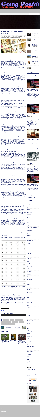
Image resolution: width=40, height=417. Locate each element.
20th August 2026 (34, 57)
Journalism (5, 37)
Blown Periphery (29, 230)
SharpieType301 (29, 336)
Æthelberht (28, 207)
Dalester (28, 243)
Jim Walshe (28, 282)
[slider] (24, 315)
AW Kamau (28, 219)
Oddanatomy (29, 313)
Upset (28, 349)
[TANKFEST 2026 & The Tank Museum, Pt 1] (29, 56)
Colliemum (28, 238)
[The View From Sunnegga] (33, 156)
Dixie (28, 246)
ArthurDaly (28, 217)
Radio (13, 37)
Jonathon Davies (29, 290)
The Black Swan (29, 344)
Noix (27, 310)
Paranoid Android (29, 318)
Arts (15, 36)
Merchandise (3, 12)
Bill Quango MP (29, 228)
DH (27, 245)
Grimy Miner (29, 268)
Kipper (28, 297)
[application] (13, 315)
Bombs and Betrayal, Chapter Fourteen (35, 39)
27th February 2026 (30, 91)
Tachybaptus (29, 343)
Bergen (28, 225)
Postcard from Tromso (34, 67)
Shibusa (28, 338)
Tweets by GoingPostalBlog (31, 75)
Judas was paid (29, 292)
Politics (6, 10)
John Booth (29, 287)
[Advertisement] (20, 22)
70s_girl (28, 202)
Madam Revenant (30, 302)
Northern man (29, 312)
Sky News (12, 323)
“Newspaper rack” (7, 53)
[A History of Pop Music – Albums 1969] (29, 45)
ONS (8, 323)
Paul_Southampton (30, 320)
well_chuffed (29, 357)
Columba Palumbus (30, 240)
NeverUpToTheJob (30, 308)
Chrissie (28, 233)
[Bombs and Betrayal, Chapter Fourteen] (29, 39)
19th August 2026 (34, 68)
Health (2, 37)
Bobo (28, 232)
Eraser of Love (29, 259)
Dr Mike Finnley (29, 253)
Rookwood (28, 333)
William (28, 359)
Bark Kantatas (29, 220)
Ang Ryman (29, 214)
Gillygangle (28, 263)
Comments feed (3, 411)
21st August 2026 (34, 46)
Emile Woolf (29, 258)
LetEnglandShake (29, 299)
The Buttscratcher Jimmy (31, 346)
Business (17, 36)
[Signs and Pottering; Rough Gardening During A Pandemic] (22, 337)
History (21, 10)
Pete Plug (28, 323)
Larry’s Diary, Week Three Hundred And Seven (5, 341)
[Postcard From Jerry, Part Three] (29, 34)
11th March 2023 (30, 164)
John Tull (28, 289)
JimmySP (28, 281)
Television (18, 37)
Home (2, 10)
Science (16, 10)
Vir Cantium (29, 354)
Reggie (28, 330)
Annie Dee (28, 215)
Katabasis (28, 294)
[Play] (2, 315)
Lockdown (21, 321)
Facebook (2, 310)
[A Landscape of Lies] (35, 397)
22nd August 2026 (34, 40)
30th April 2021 (30, 116)
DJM (27, 248)
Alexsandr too (29, 209)
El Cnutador (29, 256)
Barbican (28, 222)
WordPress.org (3, 413)
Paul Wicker (29, 321)
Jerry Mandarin (29, 279)
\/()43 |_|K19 (29, 356)
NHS (5, 323)
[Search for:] (34, 13)
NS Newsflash (12, 53)
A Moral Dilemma (13, 340)
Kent (27, 295)
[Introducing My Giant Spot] (29, 51)
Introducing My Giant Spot (35, 50)
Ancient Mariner (29, 212)
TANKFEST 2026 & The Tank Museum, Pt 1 (35, 56)
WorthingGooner (29, 361)
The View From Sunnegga (30, 162)
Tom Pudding (29, 348)
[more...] (31, 101)
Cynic (28, 241)
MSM (2, 323)
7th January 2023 (30, 142)
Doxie (28, 251)
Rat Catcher (29, 326)
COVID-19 (9, 321)
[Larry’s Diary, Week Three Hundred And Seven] (5, 337)
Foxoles (28, 261)
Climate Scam (4, 321)
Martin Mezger (29, 303)
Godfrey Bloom (10, 36)
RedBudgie (28, 328)
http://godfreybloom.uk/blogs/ (14, 306)
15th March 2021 (4, 36)
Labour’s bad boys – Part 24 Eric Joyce (35, 62)
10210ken (28, 206)
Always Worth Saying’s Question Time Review (32, 90)
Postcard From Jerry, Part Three (35, 34)
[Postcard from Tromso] (29, 68)
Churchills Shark (29, 235)
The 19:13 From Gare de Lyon (33, 140)
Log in (2, 408)
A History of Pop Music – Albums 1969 (35, 45)
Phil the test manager (30, 325)
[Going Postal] (20, 8)
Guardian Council (29, 271)
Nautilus (28, 307)
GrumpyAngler (29, 269)
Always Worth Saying (30, 210)
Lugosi (28, 300)
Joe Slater (28, 284)
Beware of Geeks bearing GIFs (32, 227)
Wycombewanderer (30, 362)
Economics (11, 10)
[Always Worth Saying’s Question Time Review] (33, 83)
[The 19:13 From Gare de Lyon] (33, 133)
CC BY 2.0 (21, 53)
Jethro (28, 276)
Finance (23, 36)
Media (11, 37)
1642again (28, 204)
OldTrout (28, 315)
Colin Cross (29, 237)
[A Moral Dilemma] (13, 337)
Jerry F (28, 277)
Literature (26, 10)
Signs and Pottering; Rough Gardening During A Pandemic (22, 342)
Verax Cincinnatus (30, 351)
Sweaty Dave (29, 341)
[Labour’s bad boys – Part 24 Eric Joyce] (29, 62)
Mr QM (28, 305)
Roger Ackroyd (29, 331)
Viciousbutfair (29, 352)
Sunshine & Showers (30, 339)
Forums (32, 10)
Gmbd (28, 264)
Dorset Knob (29, 250)
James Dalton (29, 274)
